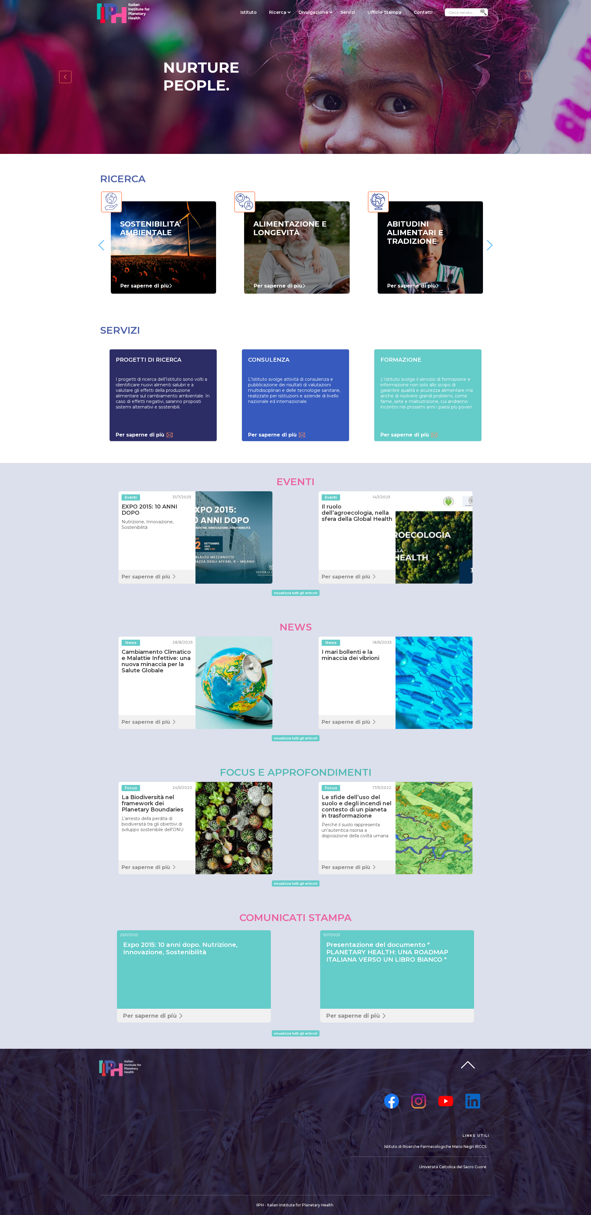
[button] (277, 12)
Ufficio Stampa (384, 12)
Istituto (248, 12)
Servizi (347, 12)
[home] (123, 13)
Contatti (423, 12)
